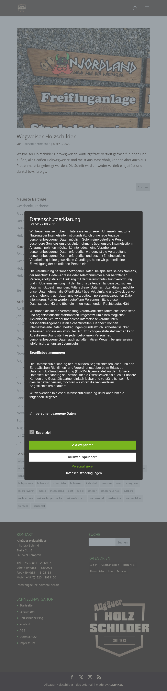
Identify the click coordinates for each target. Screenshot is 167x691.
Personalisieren (83, 466)
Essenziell (43, 432)
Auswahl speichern (83, 457)
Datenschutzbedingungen (83, 473)
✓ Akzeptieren (82, 445)
